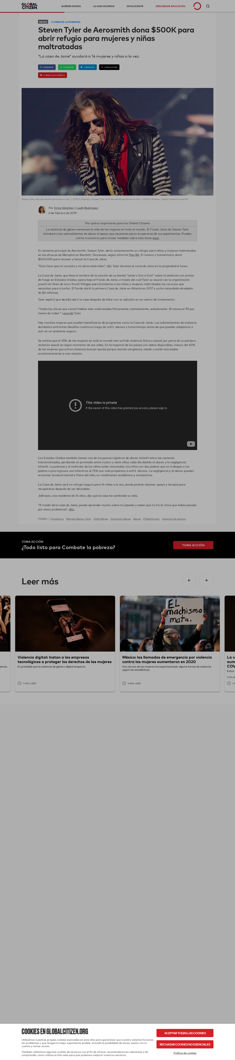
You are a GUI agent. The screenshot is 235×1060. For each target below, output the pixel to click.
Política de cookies (185, 1053)
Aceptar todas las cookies (185, 1033)
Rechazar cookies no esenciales (185, 1044)
